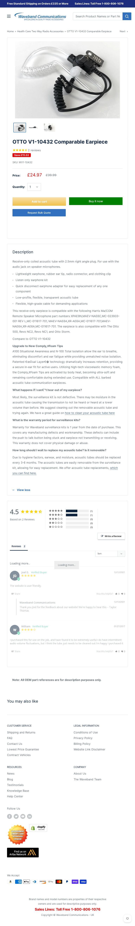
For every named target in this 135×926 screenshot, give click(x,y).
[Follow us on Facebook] (9, 816)
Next (122, 31)
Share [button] (17, 593)
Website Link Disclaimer (89, 749)
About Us (80, 773)
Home (10, 31)
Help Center (15, 796)
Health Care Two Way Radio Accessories (40, 31)
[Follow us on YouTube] (22, 816)
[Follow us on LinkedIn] (29, 816)
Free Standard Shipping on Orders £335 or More (37, 3)
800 (107, 3)
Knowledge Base (18, 790)
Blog (10, 779)
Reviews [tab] (16, 546)
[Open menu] (9, 16)
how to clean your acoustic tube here (90, 413)
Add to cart (39, 201)
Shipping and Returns (21, 732)
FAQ (9, 738)
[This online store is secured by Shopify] (38, 826)
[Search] (127, 16)
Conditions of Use (86, 732)
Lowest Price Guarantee (23, 749)
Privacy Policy (83, 738)
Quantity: (18, 187)
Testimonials (15, 785)
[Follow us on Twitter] (16, 816)
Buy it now (96, 201)
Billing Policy (82, 743)
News (10, 773)
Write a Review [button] (113, 536)
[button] (117, 593)
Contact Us (14, 743)
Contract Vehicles (19, 755)
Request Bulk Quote (39, 212)
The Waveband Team (87, 779)
